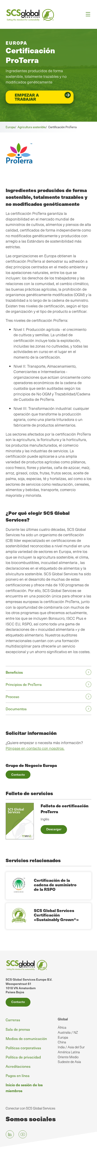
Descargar (53, 829)
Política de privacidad (23, 1057)
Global (63, 1019)
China (62, 1042)
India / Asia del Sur (71, 1047)
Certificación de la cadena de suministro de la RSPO (55, 884)
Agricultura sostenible (32, 127)
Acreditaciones (18, 1066)
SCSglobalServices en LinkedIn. (10, 1134)
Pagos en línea (18, 1075)
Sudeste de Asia (69, 1061)
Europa (10, 127)
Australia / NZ (68, 1032)
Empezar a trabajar (27, 97)
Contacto (18, 774)
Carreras (13, 1019)
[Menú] (86, 14)
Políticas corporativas (23, 1047)
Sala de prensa (18, 1029)
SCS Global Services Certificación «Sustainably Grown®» (56, 914)
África (62, 1027)
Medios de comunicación (26, 1038)
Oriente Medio (68, 1057)
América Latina (69, 1052)
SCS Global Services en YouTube (22, 1134)
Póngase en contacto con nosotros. (35, 748)
